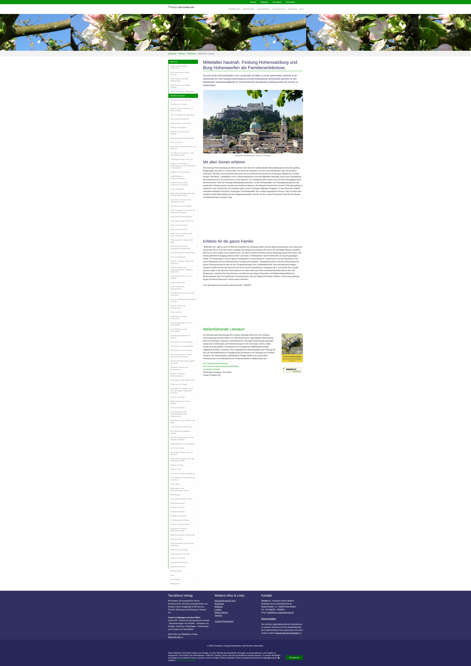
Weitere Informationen (186, 660)
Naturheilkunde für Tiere (225, 601)
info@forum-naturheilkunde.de (280, 613)
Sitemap (218, 615)
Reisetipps (219, 604)
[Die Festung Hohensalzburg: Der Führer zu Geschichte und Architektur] (292, 349)
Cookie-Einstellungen (224, 621)
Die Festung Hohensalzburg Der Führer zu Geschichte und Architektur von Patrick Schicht (221, 366)
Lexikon (218, 610)
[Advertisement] (253, 219)
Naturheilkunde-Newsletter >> (289, 633)
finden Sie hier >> (175, 637)
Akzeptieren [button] (294, 658)
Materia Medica (221, 613)
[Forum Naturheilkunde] (188, 9)
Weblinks (219, 607)
